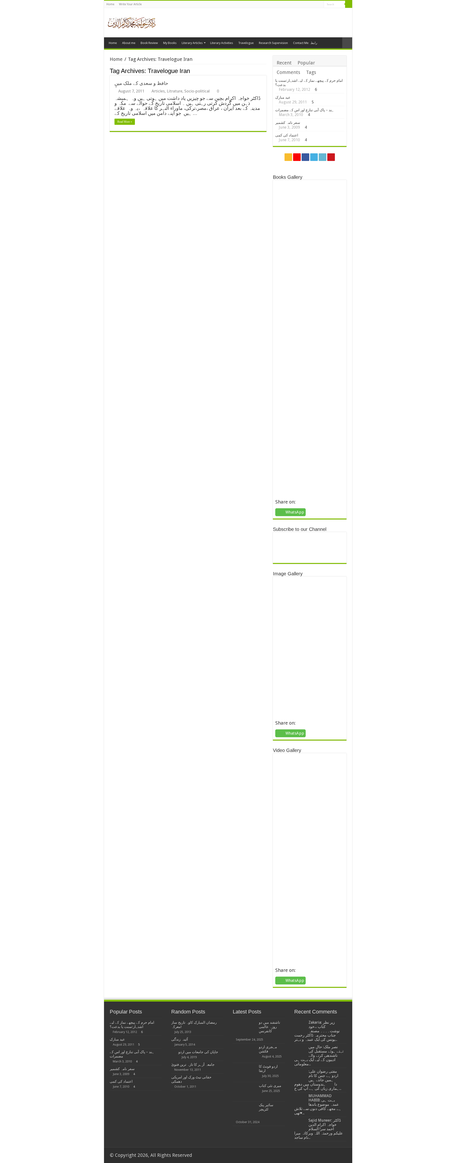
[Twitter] (311, 5)
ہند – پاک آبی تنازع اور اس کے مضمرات (304, 110)
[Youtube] (320, 5)
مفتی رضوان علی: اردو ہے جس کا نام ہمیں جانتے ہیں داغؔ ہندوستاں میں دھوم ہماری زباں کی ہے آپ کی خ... (317, 1080)
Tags (311, 72)
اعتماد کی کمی (286, 135)
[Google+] (302, 5)
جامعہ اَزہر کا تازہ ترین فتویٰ (192, 1064)
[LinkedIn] (316, 5)
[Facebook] (307, 5)
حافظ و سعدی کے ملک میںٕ (141, 83)
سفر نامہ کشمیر (287, 123)
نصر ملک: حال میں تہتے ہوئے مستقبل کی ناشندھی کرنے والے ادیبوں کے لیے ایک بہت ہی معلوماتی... (318, 1055)
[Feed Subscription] (265, 71)
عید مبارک (282, 97)
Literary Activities (221, 43)
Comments (288, 72)
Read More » (124, 121)
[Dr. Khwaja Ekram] (132, 22)
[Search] (348, 4)
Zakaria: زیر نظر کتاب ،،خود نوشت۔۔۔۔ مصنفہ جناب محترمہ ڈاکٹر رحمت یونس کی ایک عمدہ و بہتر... (317, 1031)
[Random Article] (347, 42)
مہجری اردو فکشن (268, 1049)
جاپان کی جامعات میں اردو (198, 1052)
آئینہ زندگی (179, 1039)
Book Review (149, 43)
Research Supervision (273, 43)
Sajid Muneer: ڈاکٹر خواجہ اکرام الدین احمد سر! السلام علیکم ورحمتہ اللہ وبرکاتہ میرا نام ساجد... (318, 1129)
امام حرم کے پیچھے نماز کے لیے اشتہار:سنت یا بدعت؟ (132, 1024)
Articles (158, 91)
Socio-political (197, 91)
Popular (306, 63)
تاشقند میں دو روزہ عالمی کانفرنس (269, 1026)
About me (128, 43)
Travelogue (246, 43)
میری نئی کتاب (270, 1086)
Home (110, 4)
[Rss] (297, 5)
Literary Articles (192, 43)
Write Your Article (130, 4)
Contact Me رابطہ (305, 43)
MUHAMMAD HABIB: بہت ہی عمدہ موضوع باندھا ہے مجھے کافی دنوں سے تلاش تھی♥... (317, 1104)
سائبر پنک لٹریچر (266, 1107)
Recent (284, 63)
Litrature (174, 91)
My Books (169, 43)
